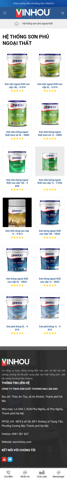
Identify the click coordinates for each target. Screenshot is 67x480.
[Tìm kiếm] (62, 13)
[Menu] (5, 13)
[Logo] (33, 12)
